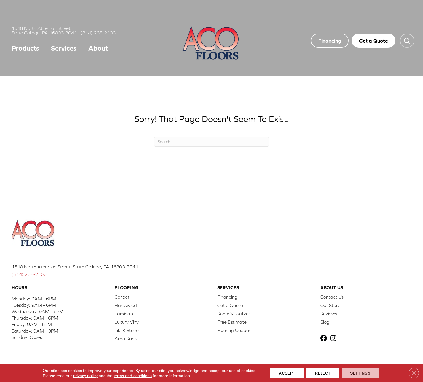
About (98, 48)
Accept (287, 373)
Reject (323, 373)
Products (25, 48)
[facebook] (324, 339)
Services (64, 48)
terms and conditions (133, 375)
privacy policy (85, 375)
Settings (360, 373)
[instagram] (334, 339)
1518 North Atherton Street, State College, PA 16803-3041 (75, 266)
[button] (407, 40)
